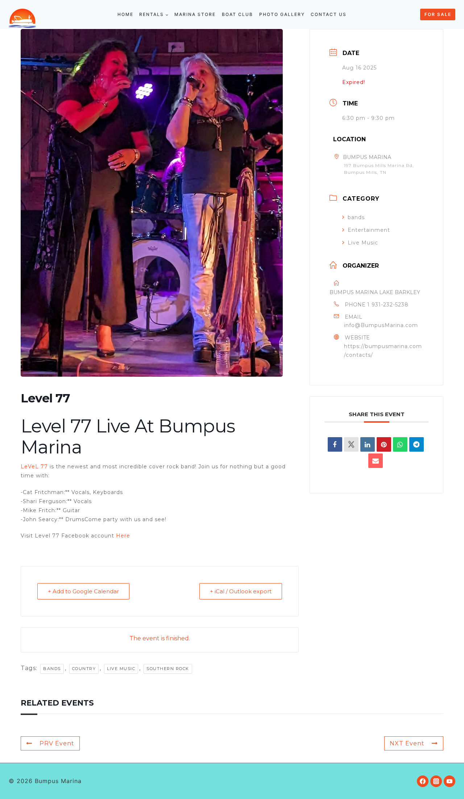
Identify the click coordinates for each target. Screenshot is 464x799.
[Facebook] (422, 781)
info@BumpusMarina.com (381, 325)
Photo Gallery (282, 14)
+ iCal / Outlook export (241, 591)
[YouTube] (449, 781)
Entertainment (369, 230)
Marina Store (195, 14)
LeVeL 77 (34, 466)
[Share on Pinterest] (384, 444)
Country (84, 668)
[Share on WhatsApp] (400, 444)
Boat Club (237, 14)
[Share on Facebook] (335, 444)
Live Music (363, 242)
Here (123, 535)
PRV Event (57, 743)
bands (52, 668)
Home (125, 14)
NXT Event (407, 743)
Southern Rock (167, 668)
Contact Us (329, 14)
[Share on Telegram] (416, 444)
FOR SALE (437, 14)
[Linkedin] (367, 444)
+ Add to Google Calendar (83, 591)
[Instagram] (436, 781)
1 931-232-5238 (388, 304)
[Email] (375, 460)
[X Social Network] (351, 444)
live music (121, 668)
